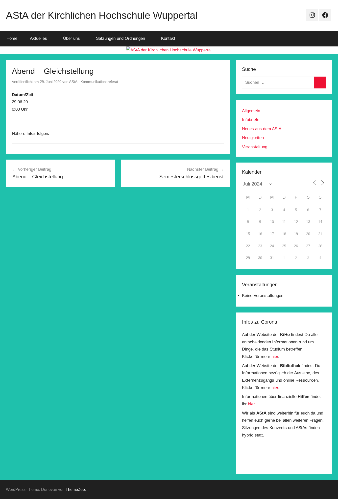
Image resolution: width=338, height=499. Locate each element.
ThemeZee (75, 489)
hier (274, 356)
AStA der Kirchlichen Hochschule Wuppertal (101, 15)
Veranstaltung (254, 147)
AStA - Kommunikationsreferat (93, 82)
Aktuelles (38, 38)
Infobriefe (250, 119)
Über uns (71, 38)
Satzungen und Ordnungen (120, 38)
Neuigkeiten (253, 137)
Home (11, 38)
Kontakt (168, 38)
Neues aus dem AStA (261, 128)
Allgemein (251, 110)
